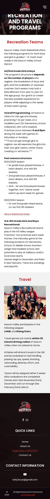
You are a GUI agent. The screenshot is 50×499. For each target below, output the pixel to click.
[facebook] (23, 420)
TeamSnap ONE (28, 494)
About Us (25, 446)
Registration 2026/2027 (25, 450)
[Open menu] (45, 7)
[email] (27, 420)
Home (25, 441)
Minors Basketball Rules (17, 214)
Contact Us (25, 455)
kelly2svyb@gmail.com (25, 479)
